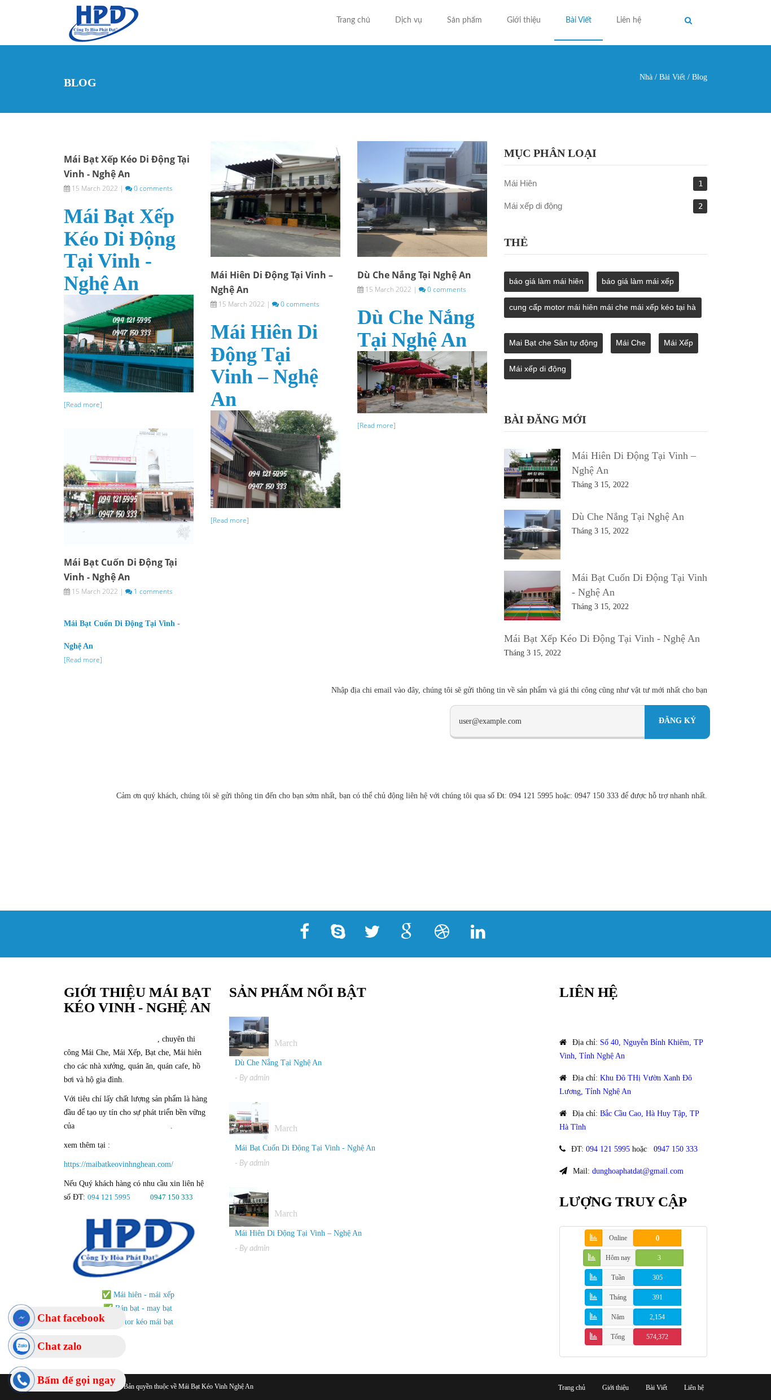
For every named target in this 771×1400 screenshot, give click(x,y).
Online (618, 1238)
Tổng (618, 1337)
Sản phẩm (464, 20)
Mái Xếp (678, 342)
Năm (617, 1317)
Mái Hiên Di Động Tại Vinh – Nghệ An (264, 365)
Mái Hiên (520, 183)
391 (657, 1297)
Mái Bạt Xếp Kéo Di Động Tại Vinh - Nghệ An (120, 250)
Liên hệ (628, 20)
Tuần (618, 1277)
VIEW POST (275, 197)
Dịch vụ (408, 20)
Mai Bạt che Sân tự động (553, 342)
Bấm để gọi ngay (76, 1380)
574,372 (657, 1337)
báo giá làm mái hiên (546, 281)
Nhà (645, 77)
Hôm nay (618, 1258)
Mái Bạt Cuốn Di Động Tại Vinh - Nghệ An (305, 1148)
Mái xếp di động (533, 206)
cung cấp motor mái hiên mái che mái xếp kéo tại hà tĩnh (602, 310)
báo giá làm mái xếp (638, 281)
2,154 (657, 1317)
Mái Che (631, 342)
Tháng (618, 1297)
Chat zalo (59, 1346)
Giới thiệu (524, 20)
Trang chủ (353, 20)
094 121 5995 (109, 1197)
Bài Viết (579, 20)
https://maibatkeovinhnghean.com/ (118, 1164)
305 (657, 1277)
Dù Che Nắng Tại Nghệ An (414, 275)
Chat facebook (71, 1318)
